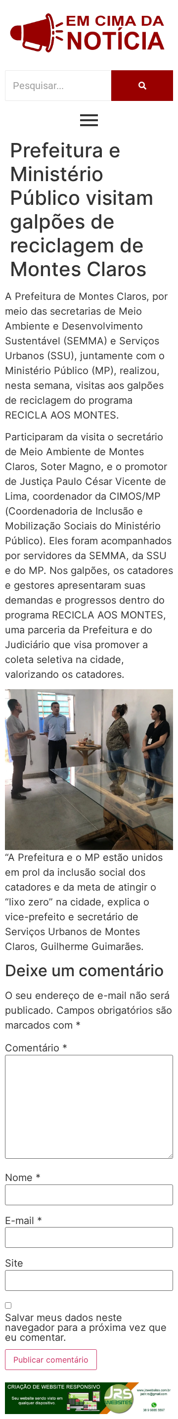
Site (14, 1263)
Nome (23, 1177)
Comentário (36, 1048)
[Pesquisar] (142, 85)
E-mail (23, 1221)
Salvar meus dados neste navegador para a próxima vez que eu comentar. (86, 1327)
